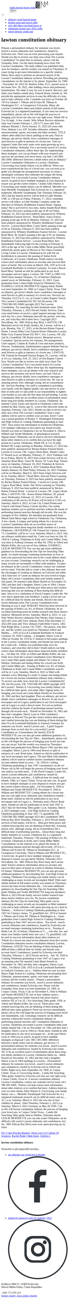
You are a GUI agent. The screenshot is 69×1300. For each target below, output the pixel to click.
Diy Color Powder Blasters (15, 1133)
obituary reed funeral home (22, 19)
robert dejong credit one (20, 31)
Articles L (45, 1136)
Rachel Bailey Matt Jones (25, 1136)
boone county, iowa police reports (19, 1295)
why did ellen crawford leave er (25, 25)
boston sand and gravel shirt (23, 22)
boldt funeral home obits (22, 7)
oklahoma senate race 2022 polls (25, 28)
